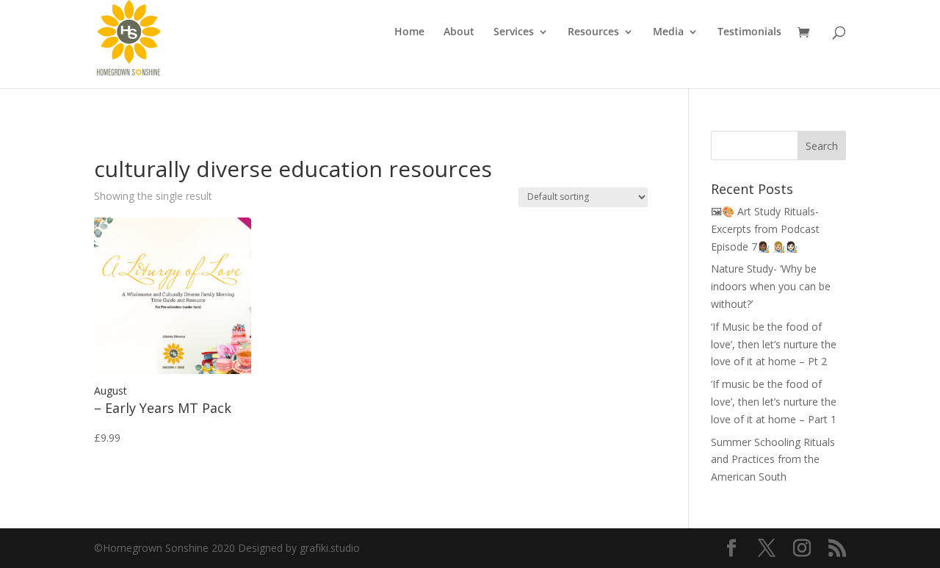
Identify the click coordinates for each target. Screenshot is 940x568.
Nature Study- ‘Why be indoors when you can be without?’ (771, 286)
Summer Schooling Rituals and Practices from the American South (773, 459)
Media (668, 32)
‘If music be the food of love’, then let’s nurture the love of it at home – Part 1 (773, 401)
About (459, 32)
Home (409, 32)
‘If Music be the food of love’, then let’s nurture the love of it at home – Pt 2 (773, 344)
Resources (593, 32)
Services (514, 32)
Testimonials (749, 32)
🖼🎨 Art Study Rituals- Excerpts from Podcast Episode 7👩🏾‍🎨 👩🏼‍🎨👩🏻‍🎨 (765, 229)
